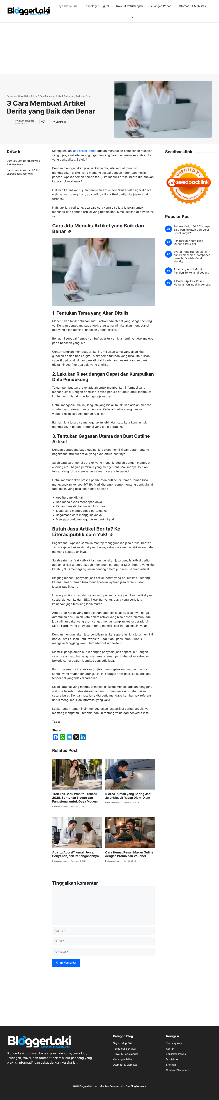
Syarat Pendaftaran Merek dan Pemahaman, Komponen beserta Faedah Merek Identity (192, 256)
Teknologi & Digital (96, 6)
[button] (131, 16)
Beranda (11, 96)
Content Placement (177, 1070)
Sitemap (171, 1064)
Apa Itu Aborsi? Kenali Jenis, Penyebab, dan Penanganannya (75, 854)
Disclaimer (172, 1059)
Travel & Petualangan (129, 6)
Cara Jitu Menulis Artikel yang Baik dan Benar (23, 162)
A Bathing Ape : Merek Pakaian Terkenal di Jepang (191, 271)
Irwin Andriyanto (24, 120)
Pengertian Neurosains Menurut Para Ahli (188, 242)
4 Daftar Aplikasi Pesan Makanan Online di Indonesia (192, 283)
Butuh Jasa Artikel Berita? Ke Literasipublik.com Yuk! (23, 172)
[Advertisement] (109, 50)
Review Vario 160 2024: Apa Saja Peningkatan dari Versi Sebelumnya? (192, 230)
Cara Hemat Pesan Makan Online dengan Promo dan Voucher (129, 854)
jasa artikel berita (84, 151)
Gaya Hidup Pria (67, 6)
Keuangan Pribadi (161, 6)
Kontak (170, 1048)
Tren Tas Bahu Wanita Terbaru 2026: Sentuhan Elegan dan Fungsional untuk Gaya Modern (75, 797)
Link (51, 122)
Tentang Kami (174, 1043)
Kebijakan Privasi (176, 1054)
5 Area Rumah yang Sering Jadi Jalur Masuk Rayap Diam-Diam (128, 795)
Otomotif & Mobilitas (192, 6)
